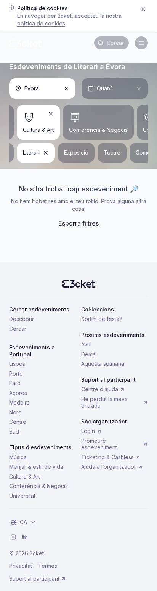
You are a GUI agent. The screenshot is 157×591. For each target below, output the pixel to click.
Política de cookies (41, 23)
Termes (47, 566)
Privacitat (20, 566)
